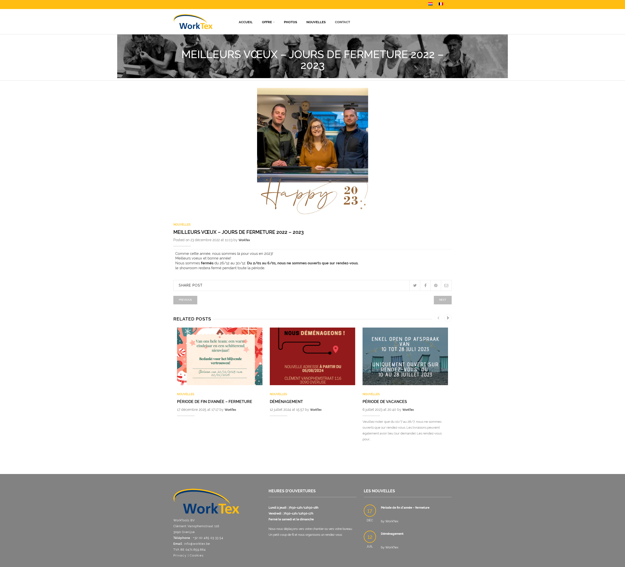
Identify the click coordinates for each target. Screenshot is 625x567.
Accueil (246, 22)
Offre (267, 22)
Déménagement (286, 401)
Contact (342, 22)
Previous (185, 299)
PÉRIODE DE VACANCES (385, 401)
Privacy (180, 555)
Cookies (197, 555)
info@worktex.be (197, 544)
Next (442, 299)
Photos (290, 22)
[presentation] (438, 318)
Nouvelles (316, 22)
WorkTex (244, 240)
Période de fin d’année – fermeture (214, 401)
